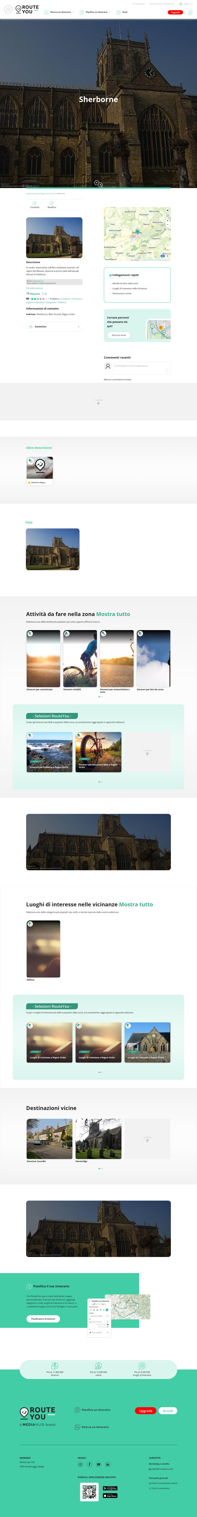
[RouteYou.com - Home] (27, 9)
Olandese (40, 302)
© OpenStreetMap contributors (160, 260)
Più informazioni (34, 288)
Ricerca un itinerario (95, 1427)
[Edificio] (43, 949)
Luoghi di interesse (32, 193)
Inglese (29, 302)
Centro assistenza (160, 1488)
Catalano (65, 298)
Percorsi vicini (119, 335)
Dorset (53, 193)
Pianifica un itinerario (96, 1410)
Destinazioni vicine (121, 293)
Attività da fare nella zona (125, 283)
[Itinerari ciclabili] (80, 658)
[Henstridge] (98, 1139)
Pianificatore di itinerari (43, 1318)
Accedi (168, 1411)
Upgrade (175, 12)
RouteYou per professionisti (162, 3)
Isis (8, 184)
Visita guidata (139, 3)
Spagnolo (51, 302)
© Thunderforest (144, 260)
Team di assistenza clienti (164, 1483)
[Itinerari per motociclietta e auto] (117, 658)
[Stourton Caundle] (49, 1139)
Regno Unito (45, 193)
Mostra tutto (113, 614)
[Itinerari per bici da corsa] (153, 658)
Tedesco (62, 302)
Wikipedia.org (38, 281)
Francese (76, 298)
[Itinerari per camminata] (43, 658)
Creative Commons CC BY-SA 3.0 (23, 186)
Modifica (52, 207)
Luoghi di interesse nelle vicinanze (129, 288)
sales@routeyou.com (162, 1468)
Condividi (34, 207)
